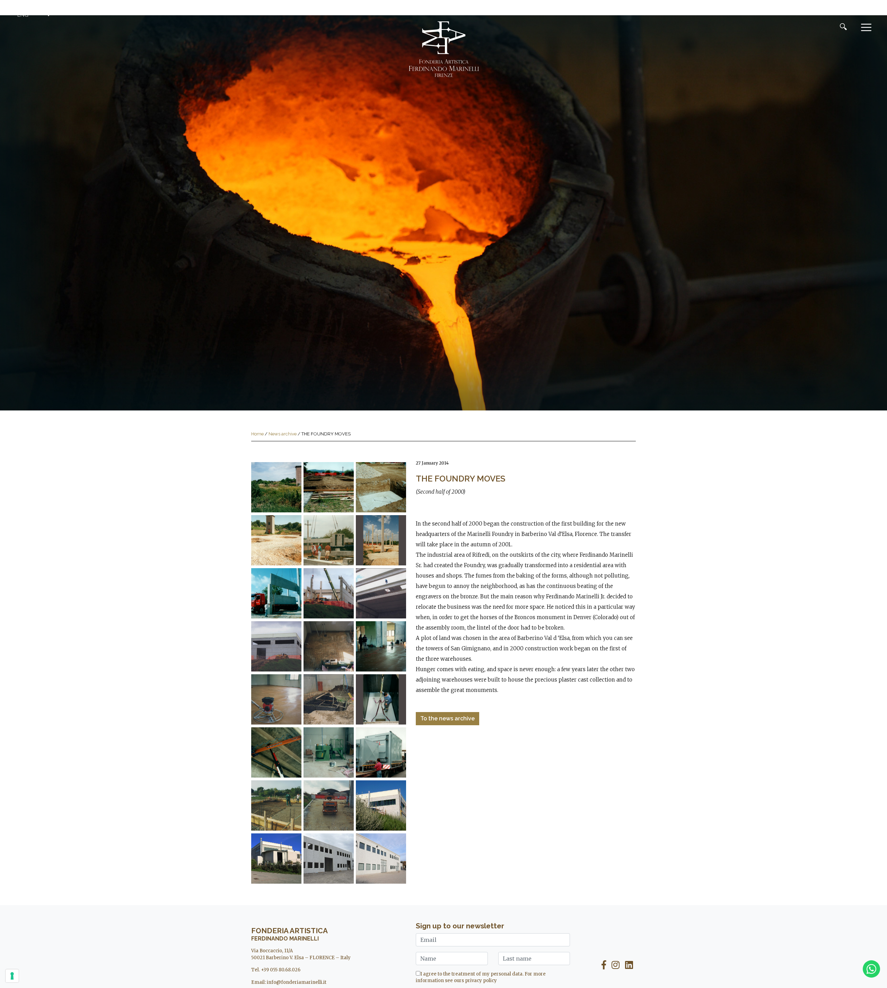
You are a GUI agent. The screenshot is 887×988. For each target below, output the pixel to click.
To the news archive (447, 718)
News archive (283, 433)
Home (257, 433)
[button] (35, 14)
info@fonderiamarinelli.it (296, 982)
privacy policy (481, 980)
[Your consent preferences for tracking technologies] (12, 975)
